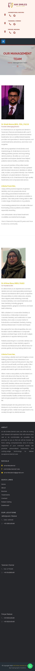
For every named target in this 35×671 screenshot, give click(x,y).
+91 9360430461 (9, 523)
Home (10, 63)
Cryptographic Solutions (18, 668)
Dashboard (5, 505)
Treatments (5, 495)
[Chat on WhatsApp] (30, 666)
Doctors (4, 491)
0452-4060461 (8, 520)
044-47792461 (8, 569)
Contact (4, 498)
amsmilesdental (9, 466)
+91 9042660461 (9, 572)
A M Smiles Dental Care (12, 469)
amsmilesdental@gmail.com (14, 473)
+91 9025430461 (9, 618)
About (3, 488)
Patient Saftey (6, 502)
